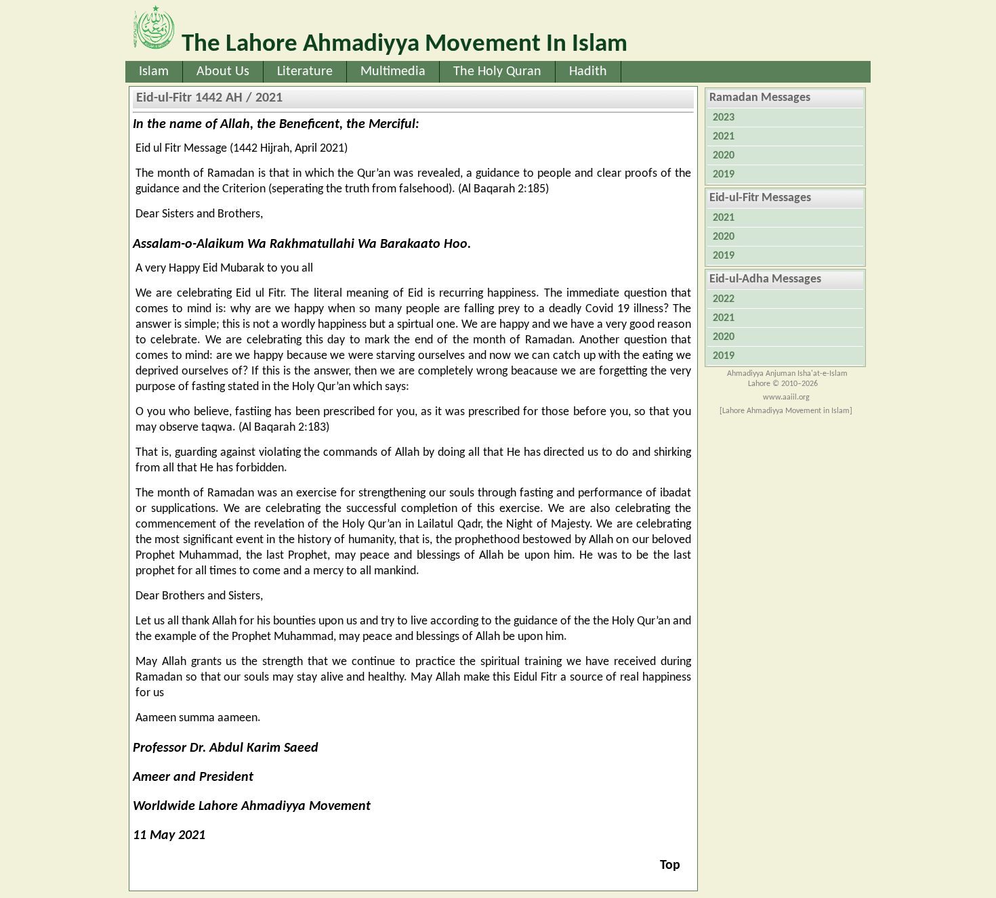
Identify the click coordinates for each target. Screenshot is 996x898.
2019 (723, 174)
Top (670, 865)
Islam (154, 72)
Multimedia (393, 72)
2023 (723, 117)
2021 (723, 136)
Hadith (588, 72)
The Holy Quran (497, 72)
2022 (723, 299)
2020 (723, 155)
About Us (222, 72)
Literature (305, 72)
